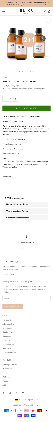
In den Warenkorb (26, 108)
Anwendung (7, 158)
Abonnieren (12, 306)
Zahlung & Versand (9, 365)
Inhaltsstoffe (7, 177)
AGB (4, 385)
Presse (5, 381)
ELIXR (4, 77)
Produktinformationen (10, 154)
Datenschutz (7, 369)
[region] (26, 239)
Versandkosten (16, 89)
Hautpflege (6, 336)
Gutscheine (6, 348)
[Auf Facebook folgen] (3, 392)
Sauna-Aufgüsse (8, 344)
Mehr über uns (8, 274)
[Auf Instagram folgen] (10, 392)
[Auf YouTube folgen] (23, 392)
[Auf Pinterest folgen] (16, 392)
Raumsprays (7, 328)
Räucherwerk (7, 340)
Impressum (6, 373)
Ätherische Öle (8, 324)
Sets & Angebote (9, 352)
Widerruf (5, 377)
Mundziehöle (7, 320)
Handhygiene (7, 332)
